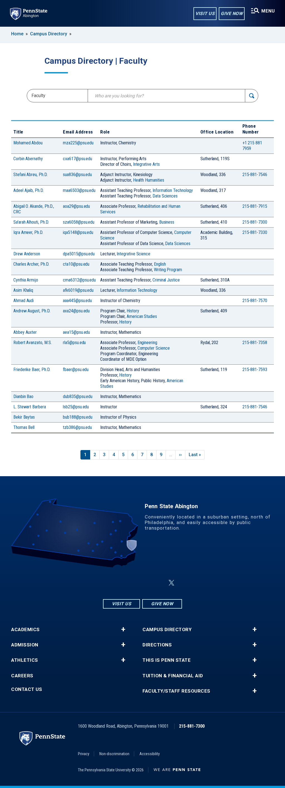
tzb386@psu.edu (77, 427)
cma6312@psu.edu (79, 280)
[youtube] (158, 582)
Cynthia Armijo (25, 280)
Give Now (232, 13)
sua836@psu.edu (77, 174)
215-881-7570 (254, 300)
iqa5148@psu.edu (78, 232)
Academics (25, 629)
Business (166, 222)
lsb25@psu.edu (76, 406)
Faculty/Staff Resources (176, 691)
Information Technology (173, 190)
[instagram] (115, 582)
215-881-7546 (254, 174)
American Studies (142, 316)
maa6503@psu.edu (79, 190)
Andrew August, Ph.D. (31, 310)
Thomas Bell (24, 427)
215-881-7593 (254, 369)
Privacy (83, 754)
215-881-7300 (254, 222)
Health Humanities (148, 180)
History (133, 310)
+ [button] (123, 629)
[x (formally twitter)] (171, 582)
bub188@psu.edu (77, 417)
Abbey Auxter (25, 332)
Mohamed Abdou (28, 142)
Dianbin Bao (23, 396)
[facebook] (129, 582)
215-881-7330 (254, 232)
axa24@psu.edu (76, 310)
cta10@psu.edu (76, 264)
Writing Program (168, 269)
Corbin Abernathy (28, 158)
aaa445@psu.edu (77, 300)
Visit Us (205, 13)
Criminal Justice (166, 280)
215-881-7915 (254, 206)
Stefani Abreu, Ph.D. (30, 174)
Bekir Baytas (24, 417)
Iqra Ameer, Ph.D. (28, 232)
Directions (157, 645)
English (160, 264)
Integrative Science (133, 253)
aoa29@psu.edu (76, 206)
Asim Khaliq (23, 290)
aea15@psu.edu (76, 332)
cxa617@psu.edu (77, 158)
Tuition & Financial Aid (172, 675)
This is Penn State (166, 660)
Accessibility (149, 754)
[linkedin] (144, 582)
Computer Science (153, 348)
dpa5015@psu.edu (79, 253)
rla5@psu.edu (74, 342)
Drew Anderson (26, 253)
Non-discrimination (114, 754)
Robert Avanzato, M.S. (32, 342)
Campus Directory (48, 33)
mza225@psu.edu (78, 142)
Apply (251, 95)
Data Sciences (165, 196)
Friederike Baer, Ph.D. (31, 369)
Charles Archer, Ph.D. (31, 264)
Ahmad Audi (23, 300)
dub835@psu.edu (77, 396)
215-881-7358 (254, 342)
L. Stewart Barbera (29, 406)
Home (17, 33)
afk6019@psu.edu (78, 290)
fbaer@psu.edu (76, 369)
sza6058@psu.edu (78, 222)
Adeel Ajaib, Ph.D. (28, 190)
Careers (22, 675)
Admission (24, 645)
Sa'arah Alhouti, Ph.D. (31, 222)
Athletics (24, 660)
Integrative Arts (146, 164)
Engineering (147, 342)
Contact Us (26, 689)
